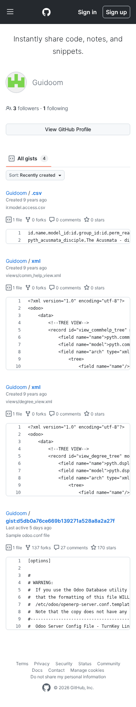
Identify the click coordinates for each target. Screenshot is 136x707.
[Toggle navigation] (10, 12)
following (55, 108)
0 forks (38, 219)
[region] (68, 236)
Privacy (42, 663)
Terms (22, 663)
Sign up (116, 12)
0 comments (68, 219)
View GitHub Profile (68, 129)
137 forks (41, 547)
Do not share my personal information (68, 676)
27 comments (73, 547)
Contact (56, 670)
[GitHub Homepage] (46, 687)
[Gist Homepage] (46, 12)
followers (26, 108)
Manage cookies (87, 670)
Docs (37, 670)
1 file (17, 219)
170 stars (106, 547)
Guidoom (16, 193)
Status (84, 663)
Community (108, 663)
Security (64, 663)
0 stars (97, 219)
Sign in (87, 12)
